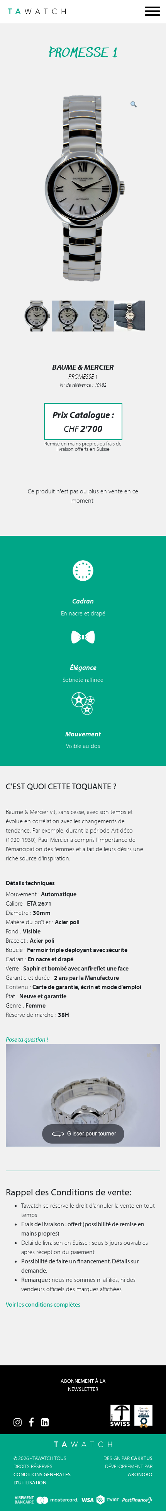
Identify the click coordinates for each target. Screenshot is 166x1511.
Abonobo (140, 1474)
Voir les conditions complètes (43, 1304)
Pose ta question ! (27, 1039)
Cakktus (141, 1458)
